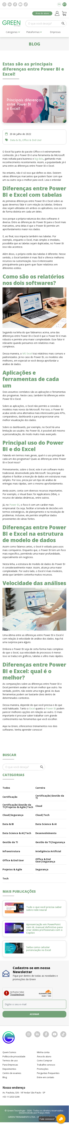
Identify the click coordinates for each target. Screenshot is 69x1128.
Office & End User (32, 140)
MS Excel (27, 353)
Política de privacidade (14, 1056)
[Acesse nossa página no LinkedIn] (10, 4)
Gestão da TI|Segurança (50, 842)
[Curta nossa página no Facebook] (15, 4)
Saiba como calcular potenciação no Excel (38, 949)
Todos (6, 787)
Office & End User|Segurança (45, 860)
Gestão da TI (10, 842)
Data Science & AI (46, 824)
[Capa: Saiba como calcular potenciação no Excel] (14, 948)
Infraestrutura (11, 851)
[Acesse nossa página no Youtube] (20, 4)
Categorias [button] (12, 32)
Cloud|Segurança (13, 815)
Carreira (40, 787)
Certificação (10, 796)
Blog (5, 1077)
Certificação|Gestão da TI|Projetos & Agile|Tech (18, 806)
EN (59, 4)
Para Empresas (10, 1064)
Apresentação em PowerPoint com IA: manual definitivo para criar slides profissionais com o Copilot (44, 928)
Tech (6, 878)
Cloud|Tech (42, 815)
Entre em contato (45, 1077)
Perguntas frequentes (48, 1073)
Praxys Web (44, 1112)
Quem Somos (9, 1052)
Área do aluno (42, 13)
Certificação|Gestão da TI (49, 797)
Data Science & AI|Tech (17, 833)
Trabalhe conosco (46, 1064)
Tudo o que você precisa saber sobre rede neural (44, 908)
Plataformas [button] (33, 32)
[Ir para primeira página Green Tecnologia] (11, 23)
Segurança (41, 869)
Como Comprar (44, 1060)
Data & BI (15, 140)
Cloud (38, 805)
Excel (32, 708)
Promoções (42, 1068)
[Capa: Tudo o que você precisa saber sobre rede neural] (14, 908)
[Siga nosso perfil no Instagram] (4, 4)
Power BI (14, 504)
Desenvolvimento (45, 833)
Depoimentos (9, 1068)
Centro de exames (12, 1073)
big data (39, 158)
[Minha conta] (57, 13)
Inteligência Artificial (48, 851)
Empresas (55, 32)
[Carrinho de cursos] (64, 13)
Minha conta (43, 1052)
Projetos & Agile (12, 869)
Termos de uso (10, 1060)
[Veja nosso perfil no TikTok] (26, 4)
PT (64, 4)
